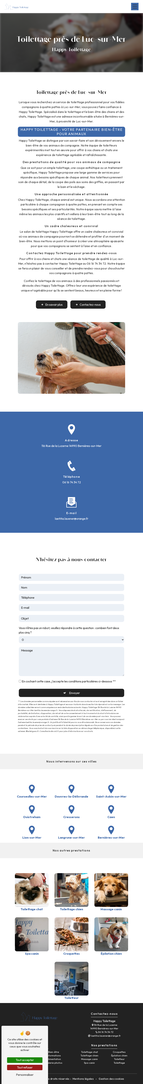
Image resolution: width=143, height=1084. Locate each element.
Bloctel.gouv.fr (32, 731)
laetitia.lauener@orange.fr (71, 518)
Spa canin (89, 1062)
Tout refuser (25, 1067)
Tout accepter (25, 1060)
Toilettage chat (89, 1051)
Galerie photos (53, 1062)
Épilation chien (119, 1055)
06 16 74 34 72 (71, 482)
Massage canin (89, 1059)
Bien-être (53, 1051)
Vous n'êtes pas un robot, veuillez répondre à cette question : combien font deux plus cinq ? (69, 630)
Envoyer (74, 693)
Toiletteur (119, 1059)
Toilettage (119, 1062)
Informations (54, 1055)
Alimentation (54, 1059)
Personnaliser (25, 1075)
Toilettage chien (89, 1055)
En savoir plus (54, 304)
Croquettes (119, 1051)
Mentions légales (83, 1078)
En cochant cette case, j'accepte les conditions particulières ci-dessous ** (69, 681)
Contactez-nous (90, 304)
